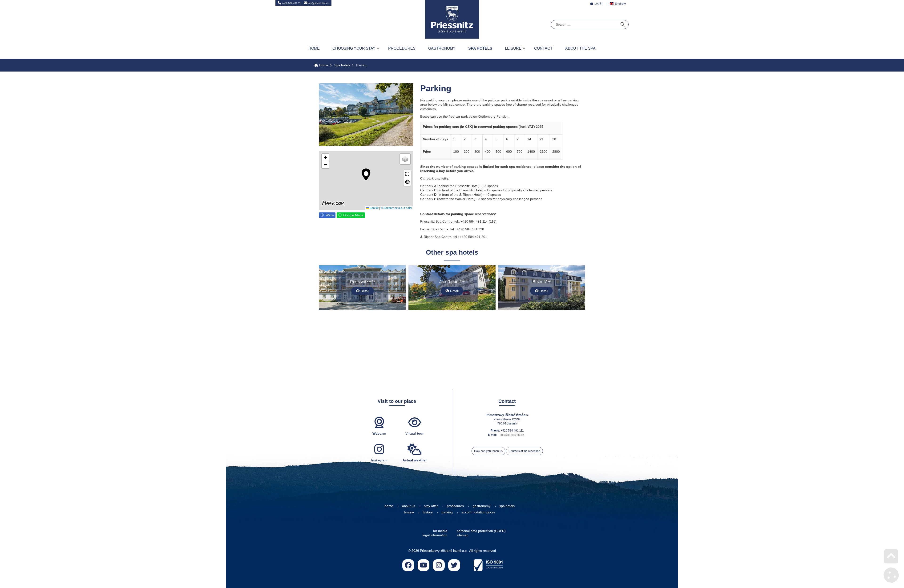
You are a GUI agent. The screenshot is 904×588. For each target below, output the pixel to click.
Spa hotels (480, 48)
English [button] (620, 3)
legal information (435, 535)
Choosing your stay (353, 48)
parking (447, 512)
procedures (455, 506)
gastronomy (481, 506)
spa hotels (507, 506)
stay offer (431, 506)
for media (440, 531)
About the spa (580, 48)
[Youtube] (423, 565)
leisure (409, 512)
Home (452, 19)
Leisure (513, 48)
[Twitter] (454, 565)
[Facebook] (408, 565)
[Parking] (366, 145)
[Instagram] (439, 565)
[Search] (622, 24)
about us (408, 506)
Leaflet (374, 208)
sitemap (462, 535)
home (389, 506)
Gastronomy (442, 48)
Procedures (402, 48)
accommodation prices (478, 512)
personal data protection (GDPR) (481, 531)
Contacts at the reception (524, 451)
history (428, 512)
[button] (596, 3)
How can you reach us (488, 451)
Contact (543, 48)
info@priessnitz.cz (318, 3)
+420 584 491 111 (291, 3)
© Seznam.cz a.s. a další (396, 208)
